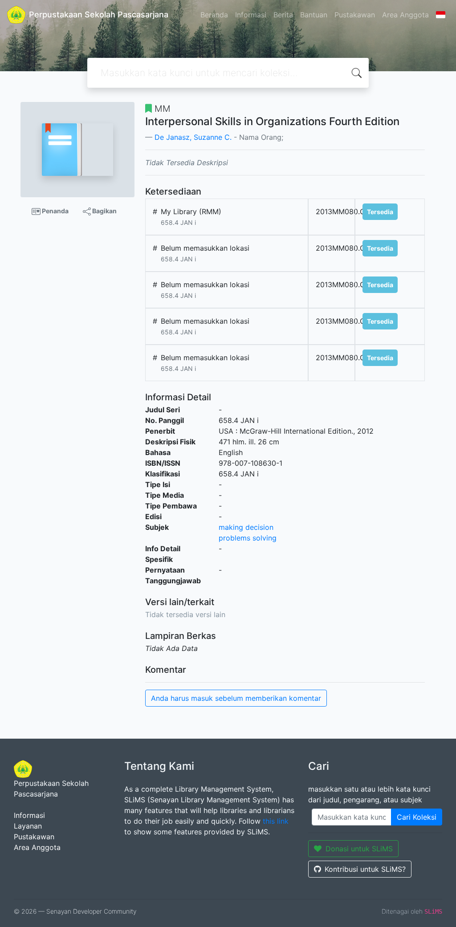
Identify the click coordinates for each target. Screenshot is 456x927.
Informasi (250, 14)
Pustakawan (354, 14)
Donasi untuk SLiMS (359, 848)
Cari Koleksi (416, 817)
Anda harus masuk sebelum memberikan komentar (236, 698)
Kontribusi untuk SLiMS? (365, 869)
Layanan (28, 825)
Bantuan (313, 14)
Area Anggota (405, 14)
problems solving (248, 537)
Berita (283, 14)
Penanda (55, 211)
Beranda (214, 14)
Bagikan (104, 211)
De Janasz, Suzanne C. (193, 137)
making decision (246, 527)
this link (276, 821)
